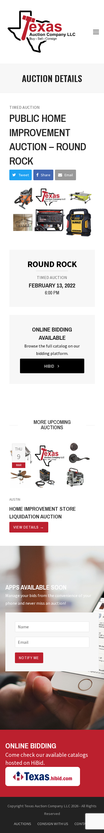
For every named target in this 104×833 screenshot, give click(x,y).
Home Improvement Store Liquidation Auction (42, 512)
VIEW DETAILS (28, 527)
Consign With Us (52, 823)
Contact (82, 823)
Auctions (22, 823)
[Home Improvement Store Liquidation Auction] (52, 465)
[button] (96, 32)
